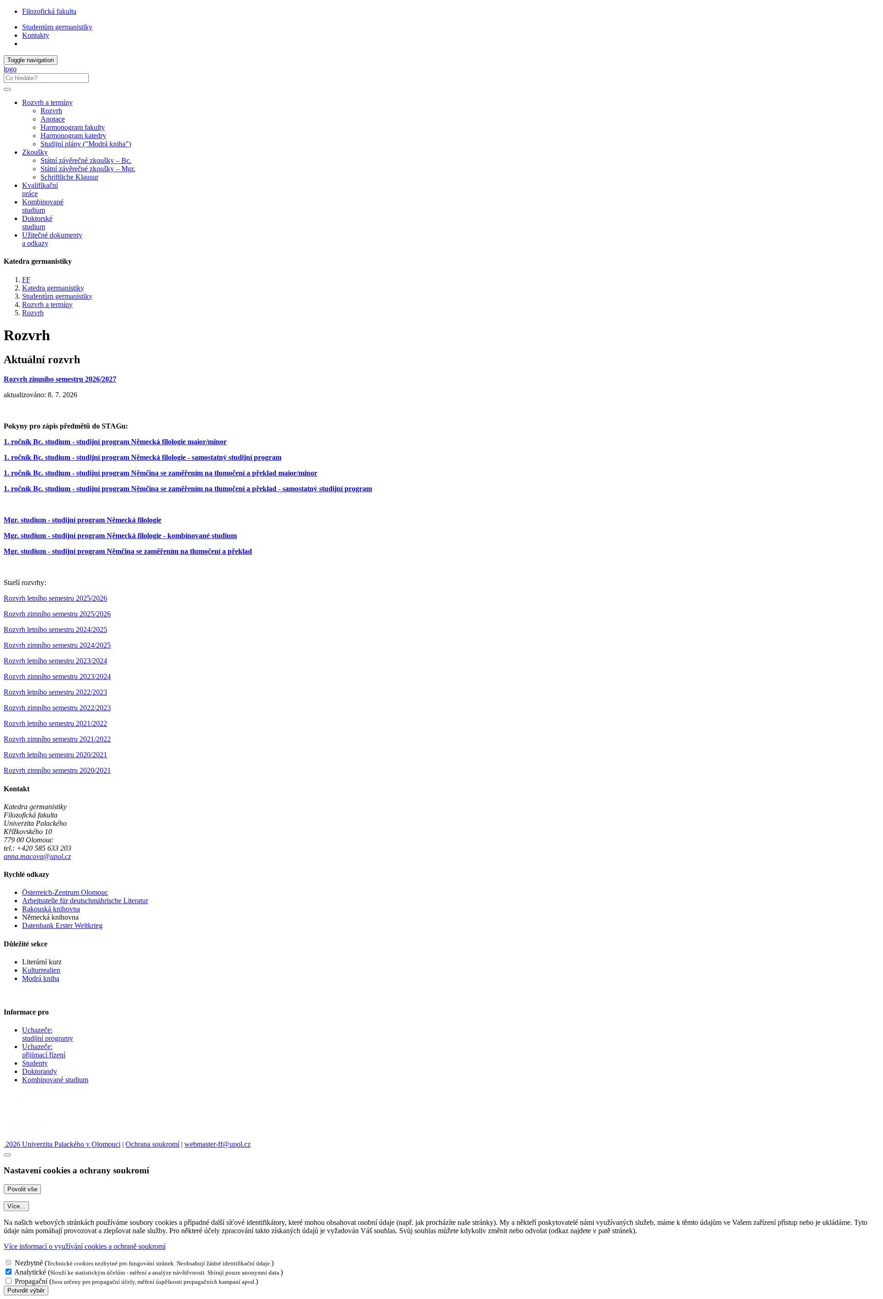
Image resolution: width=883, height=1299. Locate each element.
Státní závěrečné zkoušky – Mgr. (87, 169)
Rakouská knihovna (51, 909)
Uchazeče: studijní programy (47, 1034)
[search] (7, 89)
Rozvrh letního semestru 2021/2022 (55, 723)
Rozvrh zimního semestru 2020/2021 (57, 770)
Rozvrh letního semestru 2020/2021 (55, 755)
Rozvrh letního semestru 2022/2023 (55, 692)
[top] (7, 1155)
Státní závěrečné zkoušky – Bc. (86, 160)
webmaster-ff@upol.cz (217, 1144)
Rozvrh (51, 111)
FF (26, 280)
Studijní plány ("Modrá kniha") (85, 144)
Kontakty (35, 35)
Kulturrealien (41, 970)
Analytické (30, 1272)
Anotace (52, 119)
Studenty (35, 1063)
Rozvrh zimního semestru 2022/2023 (57, 708)
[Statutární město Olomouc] (25, 1136)
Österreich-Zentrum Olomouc (65, 892)
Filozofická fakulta (49, 11)
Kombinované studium (42, 206)
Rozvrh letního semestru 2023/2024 (55, 661)
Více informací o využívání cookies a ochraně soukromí (85, 1246)
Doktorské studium (37, 223)
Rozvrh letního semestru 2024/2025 (55, 629)
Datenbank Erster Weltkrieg (62, 925)
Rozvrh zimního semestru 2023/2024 (57, 676)
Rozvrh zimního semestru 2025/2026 (57, 614)
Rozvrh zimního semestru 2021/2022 (57, 739)
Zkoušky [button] (35, 152)
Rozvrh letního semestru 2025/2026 (55, 598)
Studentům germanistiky (57, 27)
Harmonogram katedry (73, 135)
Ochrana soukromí (152, 1144)
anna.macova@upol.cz (37, 856)
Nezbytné (29, 1263)
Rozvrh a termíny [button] (47, 102)
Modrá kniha (40, 978)
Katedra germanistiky (53, 288)
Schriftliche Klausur (69, 177)
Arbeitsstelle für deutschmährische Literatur (85, 901)
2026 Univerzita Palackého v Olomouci (62, 1144)
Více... (16, 1206)
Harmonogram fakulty (72, 127)
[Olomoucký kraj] (35, 1111)
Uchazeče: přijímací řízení (43, 1051)
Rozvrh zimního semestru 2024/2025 (57, 645)
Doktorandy (39, 1071)
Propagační (31, 1281)
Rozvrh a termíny (47, 304)
